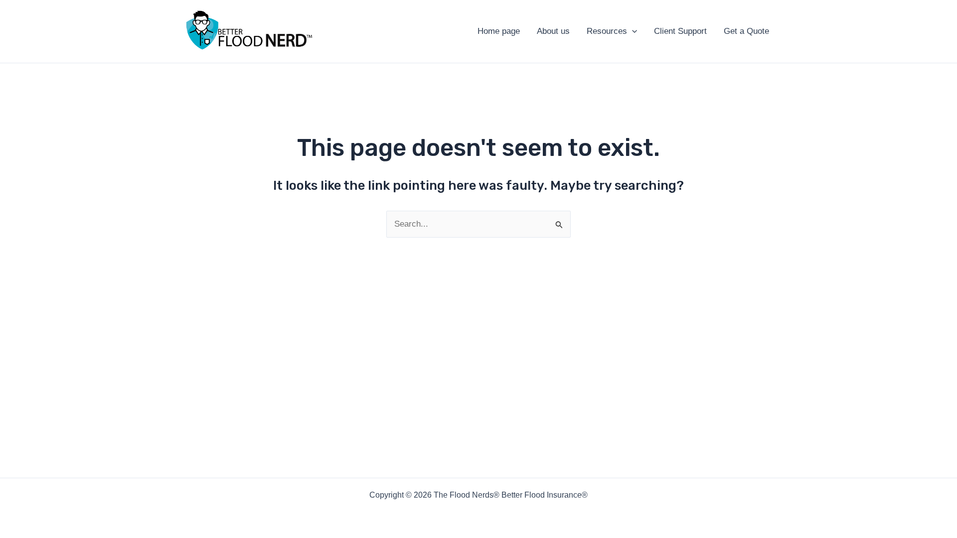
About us (553, 31)
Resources (607, 31)
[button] (632, 31)
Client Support (680, 31)
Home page (499, 31)
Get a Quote (746, 31)
